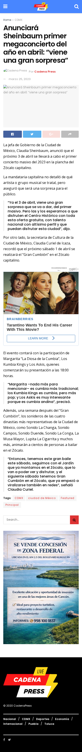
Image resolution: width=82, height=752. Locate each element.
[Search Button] (74, 519)
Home (7, 20)
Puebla (33, 724)
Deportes (42, 719)
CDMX (18, 20)
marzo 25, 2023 (20, 79)
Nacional (9, 719)
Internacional (13, 724)
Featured (67, 498)
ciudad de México (42, 498)
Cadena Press (45, 72)
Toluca (49, 724)
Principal (12, 505)
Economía (62, 719)
